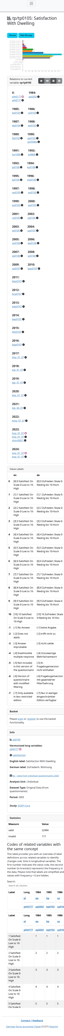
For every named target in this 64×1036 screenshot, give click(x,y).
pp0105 (16, 205)
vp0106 (16, 243)
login (20, 719)
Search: (11, 881)
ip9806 (31, 154)
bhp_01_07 (18, 357)
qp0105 (32, 205)
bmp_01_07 (18, 420)
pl (25, 898)
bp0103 (16, 112)
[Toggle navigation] (31, 3)
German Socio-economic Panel (23, 1026)
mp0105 (31, 179)
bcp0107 (17, 294)
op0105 (32, 192)
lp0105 (15, 179)
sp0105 (32, 218)
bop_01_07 (18, 453)
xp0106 (16, 256)
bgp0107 (17, 344)
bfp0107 (16, 332)
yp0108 (32, 256)
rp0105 (16, 218)
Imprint (53, 1026)
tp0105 (16, 230)
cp (58, 898)
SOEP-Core (24, 805)
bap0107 (32, 268)
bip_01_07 (17, 370)
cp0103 (32, 112)
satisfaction (19, 755)
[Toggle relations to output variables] (53, 81)
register (31, 719)
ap (36, 898)
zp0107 (16, 268)
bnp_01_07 (18, 433)
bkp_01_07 (18, 395)
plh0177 (16, 96)
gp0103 (31, 138)
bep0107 (17, 319)
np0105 (16, 192)
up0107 (31, 230)
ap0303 (33, 96)
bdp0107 (17, 306)
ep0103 (32, 125)
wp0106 (32, 243)
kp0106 (31, 167)
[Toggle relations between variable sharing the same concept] (41, 81)
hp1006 (16, 154)
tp (36, 775)
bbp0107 (17, 281)
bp (47, 898)
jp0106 (15, 167)
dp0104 (16, 125)
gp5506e (32, 141)
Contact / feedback (32, 1020)
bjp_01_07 (17, 382)
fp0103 (16, 138)
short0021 (18, 440)
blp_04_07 (17, 408)
